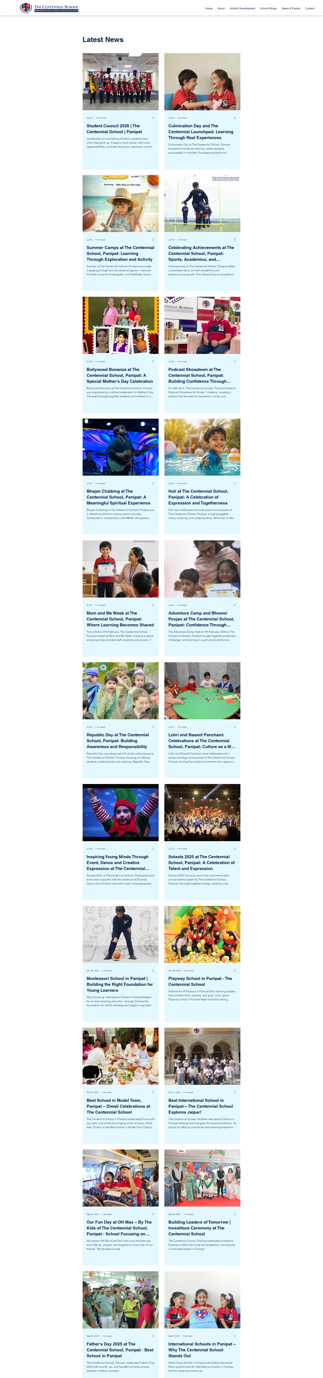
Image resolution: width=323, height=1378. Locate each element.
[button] (268, 8)
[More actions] (154, 118)
